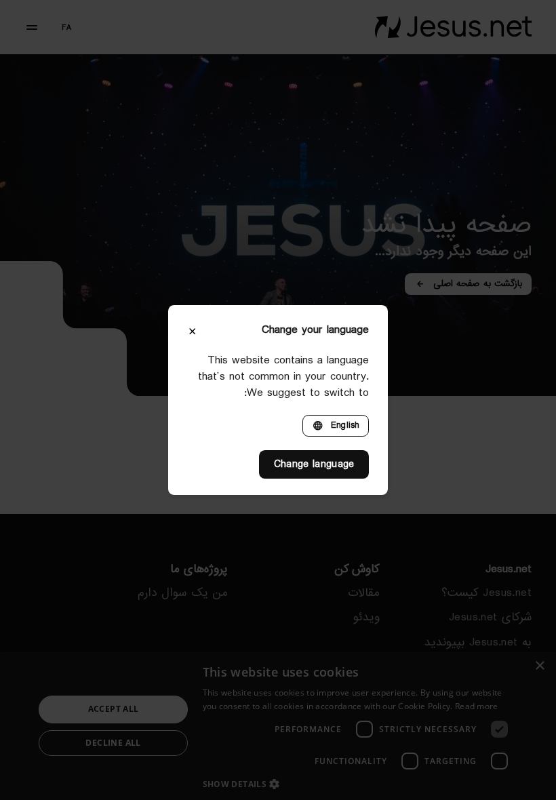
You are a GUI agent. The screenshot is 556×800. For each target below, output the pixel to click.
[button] (359, 783)
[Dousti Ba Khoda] (453, 27)
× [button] (541, 666)
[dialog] (278, 726)
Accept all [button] (113, 709)
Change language (314, 464)
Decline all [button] (112, 742)
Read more (476, 706)
